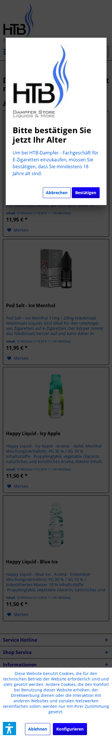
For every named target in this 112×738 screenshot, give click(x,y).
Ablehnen (37, 729)
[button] (9, 728)
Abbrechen (56, 192)
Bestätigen (85, 192)
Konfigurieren (70, 729)
